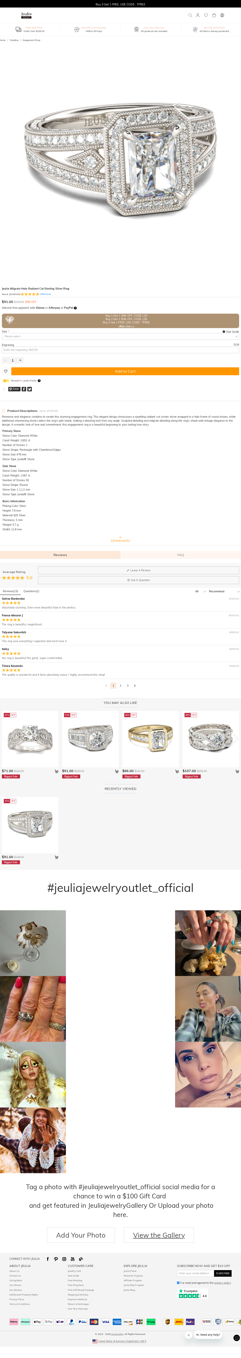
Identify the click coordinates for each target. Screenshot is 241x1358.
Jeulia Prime (130, 1271)
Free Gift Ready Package (81, 1290)
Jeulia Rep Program (134, 1285)
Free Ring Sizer (76, 1285)
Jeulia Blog (129, 1290)
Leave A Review (140, 570)
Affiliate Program (133, 1280)
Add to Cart (125, 371)
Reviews (60, 555)
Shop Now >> (126, 326)
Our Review (15, 1290)
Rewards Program (133, 1275)
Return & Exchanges (78, 1304)
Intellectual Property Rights (23, 1294)
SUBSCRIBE (223, 1273)
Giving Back (15, 1280)
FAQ (180, 555)
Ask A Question (140, 580)
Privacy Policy (16, 1299)
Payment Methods (77, 1299)
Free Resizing (75, 1280)
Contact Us (15, 1275)
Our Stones (15, 1285)
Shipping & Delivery (78, 1294)
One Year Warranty (78, 1308)
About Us (14, 1271)
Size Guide (73, 1275)
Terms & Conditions (19, 1304)
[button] (120, 1341)
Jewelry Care (74, 1271)
